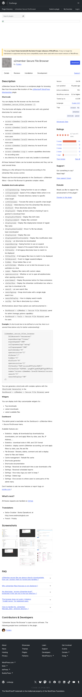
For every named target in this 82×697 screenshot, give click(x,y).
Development (42, 73)
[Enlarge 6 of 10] (33, 551)
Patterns (25, 656)
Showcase (26, 645)
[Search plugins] (23, 16)
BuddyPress (7, 673)
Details (6, 73)
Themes (25, 649)
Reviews (17, 73)
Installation (29, 73)
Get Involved (67, 645)
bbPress (6, 670)
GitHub (30, 501)
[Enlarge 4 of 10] (33, 532)
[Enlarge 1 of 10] (15, 532)
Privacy (5, 656)
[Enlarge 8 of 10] (50, 532)
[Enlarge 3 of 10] (15, 551)
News (4, 649)
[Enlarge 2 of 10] (15, 542)
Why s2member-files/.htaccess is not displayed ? (20, 586)
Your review (61, 159)
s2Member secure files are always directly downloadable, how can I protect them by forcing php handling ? (23, 578)
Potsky (18, 64)
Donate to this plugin (64, 197)
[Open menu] (79, 3)
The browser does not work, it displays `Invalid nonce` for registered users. (16, 600)
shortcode (70, 116)
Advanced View (62, 122)
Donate (66, 652)
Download (75, 62)
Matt (5, 666)
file (78, 107)
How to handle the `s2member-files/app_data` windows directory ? (15, 608)
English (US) (76, 103)
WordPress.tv (48, 656)
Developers (46, 652)
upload (77, 116)
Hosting (5, 652)
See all (77, 159)
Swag (65, 656)
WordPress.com (9, 662)
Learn (44, 645)
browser (73, 107)
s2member (76, 112)
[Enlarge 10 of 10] (50, 555)
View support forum (64, 178)
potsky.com (6, 489)
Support (77, 73)
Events (64, 649)
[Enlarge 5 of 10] (33, 542)
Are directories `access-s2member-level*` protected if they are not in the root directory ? (19, 592)
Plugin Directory (7, 9)
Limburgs (10, 682)
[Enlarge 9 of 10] (50, 542)
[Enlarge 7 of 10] (33, 560)
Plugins (24, 652)
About (4, 645)
